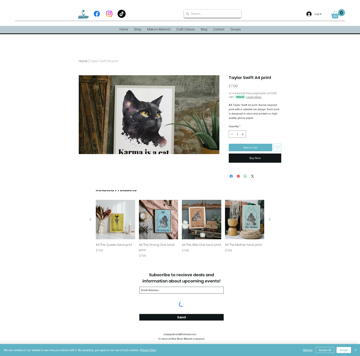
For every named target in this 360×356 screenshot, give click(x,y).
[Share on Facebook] (231, 176)
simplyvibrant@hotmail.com (180, 334)
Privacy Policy (148, 350)
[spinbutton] (237, 134)
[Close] (355, 350)
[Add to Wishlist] (277, 147)
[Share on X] (252, 176)
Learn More (253, 97)
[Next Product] (269, 219)
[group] (180, 229)
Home (83, 61)
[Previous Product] (90, 219)
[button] (338, 13)
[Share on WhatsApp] (245, 176)
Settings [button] (308, 350)
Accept (344, 350)
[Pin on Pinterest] (238, 176)
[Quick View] (115, 219)
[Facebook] (97, 14)
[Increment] (243, 134)
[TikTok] (122, 14)
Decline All (325, 350)
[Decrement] (231, 134)
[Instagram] (109, 14)
